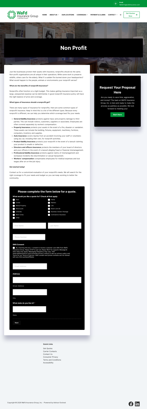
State (15, 315)
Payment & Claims (98, 15)
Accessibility (48, 363)
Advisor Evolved (59, 403)
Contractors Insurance (58, 214)
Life (52, 205)
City (14, 298)
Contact (112, 15)
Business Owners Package (59, 211)
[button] (117, 114)
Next (17, 323)
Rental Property (21, 205)
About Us (53, 15)
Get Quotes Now (130, 14)
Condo (18, 202)
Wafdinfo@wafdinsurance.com (129, 5)
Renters (53, 202)
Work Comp (20, 214)
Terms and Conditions (52, 360)
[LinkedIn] (137, 404)
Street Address (18, 286)
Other (18, 218)
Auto (17, 199)
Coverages (81, 15)
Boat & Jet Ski (55, 208)
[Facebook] (131, 404)
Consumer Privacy (50, 357)
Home (44, 15)
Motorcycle (19, 208)
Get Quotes (47, 348)
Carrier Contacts (50, 351)
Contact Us (47, 354)
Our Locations (68, 15)
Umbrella (19, 211)
